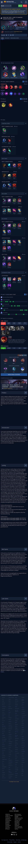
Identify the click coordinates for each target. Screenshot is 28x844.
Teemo (23, 707)
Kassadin (10, 726)
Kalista (10, 721)
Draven (3, 750)
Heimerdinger (11, 697)
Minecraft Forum (18, 815)
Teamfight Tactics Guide (14, 781)
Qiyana (16, 724)
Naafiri (10, 777)
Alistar (3, 704)
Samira (16, 747)
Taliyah (23, 702)
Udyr (22, 721)
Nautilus (16, 701)
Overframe (17, 825)
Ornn (16, 717)
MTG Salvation (18, 814)
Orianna (16, 715)
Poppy (16, 720)
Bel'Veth (3, 726)
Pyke (16, 722)
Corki (3, 742)
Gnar (3, 770)
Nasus (16, 699)
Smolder (16, 769)
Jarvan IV (10, 708)
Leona (10, 747)
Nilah (16, 706)
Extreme (10, 338)
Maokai (10, 763)
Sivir (16, 766)
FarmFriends (8, 825)
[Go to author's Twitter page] (6, 35)
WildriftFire (7, 819)
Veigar (23, 729)
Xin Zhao (23, 751)
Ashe (3, 715)
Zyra (22, 775)
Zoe (22, 773)
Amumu (3, 708)
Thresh (23, 709)
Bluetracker (17, 821)
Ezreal (3, 757)
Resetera (7, 824)
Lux (9, 758)
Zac (22, 764)
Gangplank (4, 766)
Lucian (10, 754)
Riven (16, 742)
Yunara (23, 758)
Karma (10, 723)
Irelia (10, 703)
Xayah (23, 747)
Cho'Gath (4, 741)
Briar (3, 733)
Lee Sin (10, 745)
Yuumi (23, 760)
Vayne (23, 727)
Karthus (10, 725)
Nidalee (16, 704)
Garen (3, 768)
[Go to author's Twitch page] (13, 35)
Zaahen (23, 762)
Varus (23, 725)
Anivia (3, 710)
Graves (3, 774)
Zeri (22, 768)
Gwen (3, 776)
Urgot (23, 723)
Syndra (23, 697)
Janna (10, 706)
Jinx (9, 715)
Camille (3, 737)
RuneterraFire (8, 820)
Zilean (23, 771)
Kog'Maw (10, 741)
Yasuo (23, 753)
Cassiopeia (4, 739)
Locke (10, 752)
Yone (23, 755)
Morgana (10, 776)
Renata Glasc (16, 736)
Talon (23, 704)
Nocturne (17, 708)
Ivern (10, 704)
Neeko (16, 703)
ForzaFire (7, 826)
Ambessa (4, 706)
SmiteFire (7, 821)
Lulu (9, 756)
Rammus (17, 730)
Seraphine (17, 753)
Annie (3, 712)
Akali (3, 701)
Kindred (10, 738)
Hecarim (4, 777)
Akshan (3, 703)
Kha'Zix (10, 736)
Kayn (10, 732)
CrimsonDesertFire (18, 827)
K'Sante (10, 717)
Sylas (16, 777)
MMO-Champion (18, 819)
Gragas (3, 772)
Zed (22, 766)
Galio (3, 765)
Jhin (9, 714)
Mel (9, 767)
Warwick (23, 744)
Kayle (10, 730)
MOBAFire (7, 814)
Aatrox (3, 697)
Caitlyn (3, 735)
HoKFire (16, 829)
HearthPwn (17, 822)
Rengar (16, 740)
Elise (3, 753)
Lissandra (10, 751)
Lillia (9, 749)
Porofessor (7, 816)
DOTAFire (7, 822)
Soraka (16, 773)
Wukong (23, 745)
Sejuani (16, 749)
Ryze (16, 745)
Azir (3, 722)
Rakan (16, 728)
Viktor (23, 738)
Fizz (3, 763)
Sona (16, 771)
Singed (16, 762)
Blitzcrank (4, 728)
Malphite (10, 760)
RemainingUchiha (18, 31)
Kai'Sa (10, 719)
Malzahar (10, 762)
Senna (16, 751)
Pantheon (17, 718)
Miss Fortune (10, 772)
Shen (16, 758)
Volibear (23, 742)
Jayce (10, 712)
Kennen (10, 734)
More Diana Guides (14, 38)
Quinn (16, 726)
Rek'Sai (16, 731)
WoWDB (16, 816)
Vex (22, 732)
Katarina (10, 728)
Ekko (3, 752)
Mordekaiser (11, 774)
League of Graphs (9, 815)
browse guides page (21, 12)
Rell (16, 733)
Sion (16, 764)
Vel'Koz (23, 731)
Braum (3, 731)
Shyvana (16, 760)
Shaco (16, 756)
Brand (3, 730)
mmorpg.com (17, 820)
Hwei (10, 699)
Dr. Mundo (4, 748)
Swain (16, 775)
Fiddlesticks (4, 759)
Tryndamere (24, 715)
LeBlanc (10, 743)
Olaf (16, 713)
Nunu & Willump (16, 711)
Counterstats (8, 818)
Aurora (3, 720)
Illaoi (9, 701)
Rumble (16, 744)
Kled (9, 739)
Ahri (3, 699)
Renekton (17, 738)
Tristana (23, 711)
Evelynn (3, 755)
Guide (2, 38)
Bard (3, 724)
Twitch (23, 720)
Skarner (16, 768)
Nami (16, 697)
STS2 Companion (18, 826)
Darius (3, 744)
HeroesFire (7, 827)
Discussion (7, 38)
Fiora (3, 761)
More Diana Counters (14, 374)
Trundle (23, 713)
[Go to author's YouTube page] (11, 35)
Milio (10, 769)
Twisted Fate (23, 717)
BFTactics (7, 829)
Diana (3, 746)
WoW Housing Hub (19, 818)
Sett (16, 755)
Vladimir (23, 740)
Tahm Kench (23, 700)
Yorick (23, 756)
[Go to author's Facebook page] (9, 35)
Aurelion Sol (4, 718)
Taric (23, 706)
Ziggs (23, 769)
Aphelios (4, 714)
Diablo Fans (17, 824)
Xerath (23, 749)
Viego (23, 736)
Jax (9, 710)
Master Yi (10, 765)
